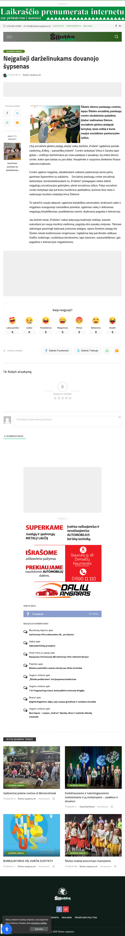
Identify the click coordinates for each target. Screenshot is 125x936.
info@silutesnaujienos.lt (38, 26)
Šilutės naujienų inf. (32, 75)
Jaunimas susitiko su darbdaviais (12, 167)
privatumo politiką (39, 923)
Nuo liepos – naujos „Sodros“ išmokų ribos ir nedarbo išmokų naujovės (60, 714)
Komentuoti (44, 798)
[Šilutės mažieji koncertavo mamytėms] (93, 835)
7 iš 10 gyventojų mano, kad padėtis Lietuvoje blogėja (56, 690)
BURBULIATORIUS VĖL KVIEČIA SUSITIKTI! (28, 861)
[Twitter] (17, 113)
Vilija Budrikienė (87, 806)
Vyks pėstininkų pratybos (42, 645)
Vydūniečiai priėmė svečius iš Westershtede (29, 793)
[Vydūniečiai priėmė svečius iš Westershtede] (31, 767)
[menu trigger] (11, 37)
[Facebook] (116, 26)
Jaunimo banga (14, 51)
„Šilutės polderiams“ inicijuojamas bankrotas (52, 679)
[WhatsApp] (7, 123)
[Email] (17, 123)
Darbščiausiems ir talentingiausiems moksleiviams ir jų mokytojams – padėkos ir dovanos (91, 797)
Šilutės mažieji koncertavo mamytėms (88, 861)
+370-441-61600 (13, 26)
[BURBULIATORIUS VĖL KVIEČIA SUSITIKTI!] (31, 835)
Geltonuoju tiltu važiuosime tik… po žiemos (51, 634)
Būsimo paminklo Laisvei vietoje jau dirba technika (55, 668)
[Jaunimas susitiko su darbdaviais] (12, 151)
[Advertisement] (62, 89)
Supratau (39, 929)
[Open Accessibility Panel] (7, 929)
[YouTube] (120, 26)
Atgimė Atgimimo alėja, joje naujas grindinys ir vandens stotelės (62, 701)
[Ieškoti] (116, 37)
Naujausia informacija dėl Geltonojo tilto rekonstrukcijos (59, 656)
